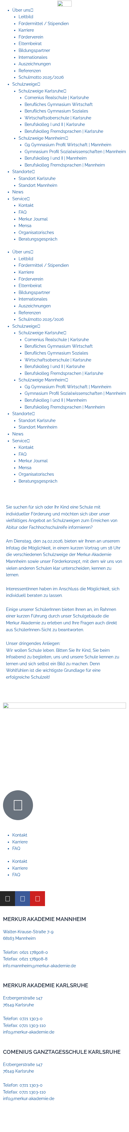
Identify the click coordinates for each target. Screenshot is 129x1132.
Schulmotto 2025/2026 (41, 77)
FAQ (22, 212)
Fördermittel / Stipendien (44, 23)
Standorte (22, 171)
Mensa (25, 225)
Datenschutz (39, 1118)
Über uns (21, 10)
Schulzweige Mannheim (42, 138)
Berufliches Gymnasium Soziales (56, 111)
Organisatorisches (36, 232)
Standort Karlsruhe (37, 178)
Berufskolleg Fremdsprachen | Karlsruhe (64, 131)
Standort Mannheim (38, 185)
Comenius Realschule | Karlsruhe (57, 97)
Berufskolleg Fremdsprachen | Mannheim (65, 165)
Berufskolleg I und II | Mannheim (56, 158)
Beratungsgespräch (38, 239)
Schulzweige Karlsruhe (41, 91)
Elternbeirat (30, 43)
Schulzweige (24, 84)
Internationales (33, 57)
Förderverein (31, 37)
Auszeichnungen (35, 63)
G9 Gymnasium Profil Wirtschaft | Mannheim (68, 144)
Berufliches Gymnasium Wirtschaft (59, 104)
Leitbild (26, 16)
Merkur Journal (33, 219)
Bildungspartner (34, 50)
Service (19, 198)
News (17, 192)
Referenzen (30, 70)
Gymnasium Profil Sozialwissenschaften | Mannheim (75, 151)
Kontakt (26, 205)
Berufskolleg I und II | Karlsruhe (55, 124)
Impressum (14, 1118)
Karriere (26, 30)
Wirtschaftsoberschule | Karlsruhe (58, 117)
